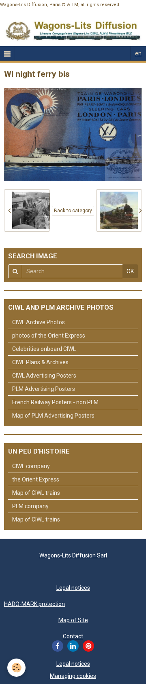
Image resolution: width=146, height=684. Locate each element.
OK (130, 271)
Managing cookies (73, 676)
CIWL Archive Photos (38, 322)
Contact (73, 636)
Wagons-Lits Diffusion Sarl (73, 555)
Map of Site (73, 620)
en (138, 53)
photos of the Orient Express (48, 335)
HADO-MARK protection (34, 604)
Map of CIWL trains (36, 493)
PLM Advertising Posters (43, 389)
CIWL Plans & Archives (40, 362)
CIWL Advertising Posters (44, 375)
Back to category (73, 210)
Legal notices (73, 588)
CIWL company (31, 466)
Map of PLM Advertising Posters (53, 415)
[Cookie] (16, 668)
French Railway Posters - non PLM (55, 402)
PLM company (30, 506)
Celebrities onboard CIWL (44, 349)
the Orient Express (35, 479)
